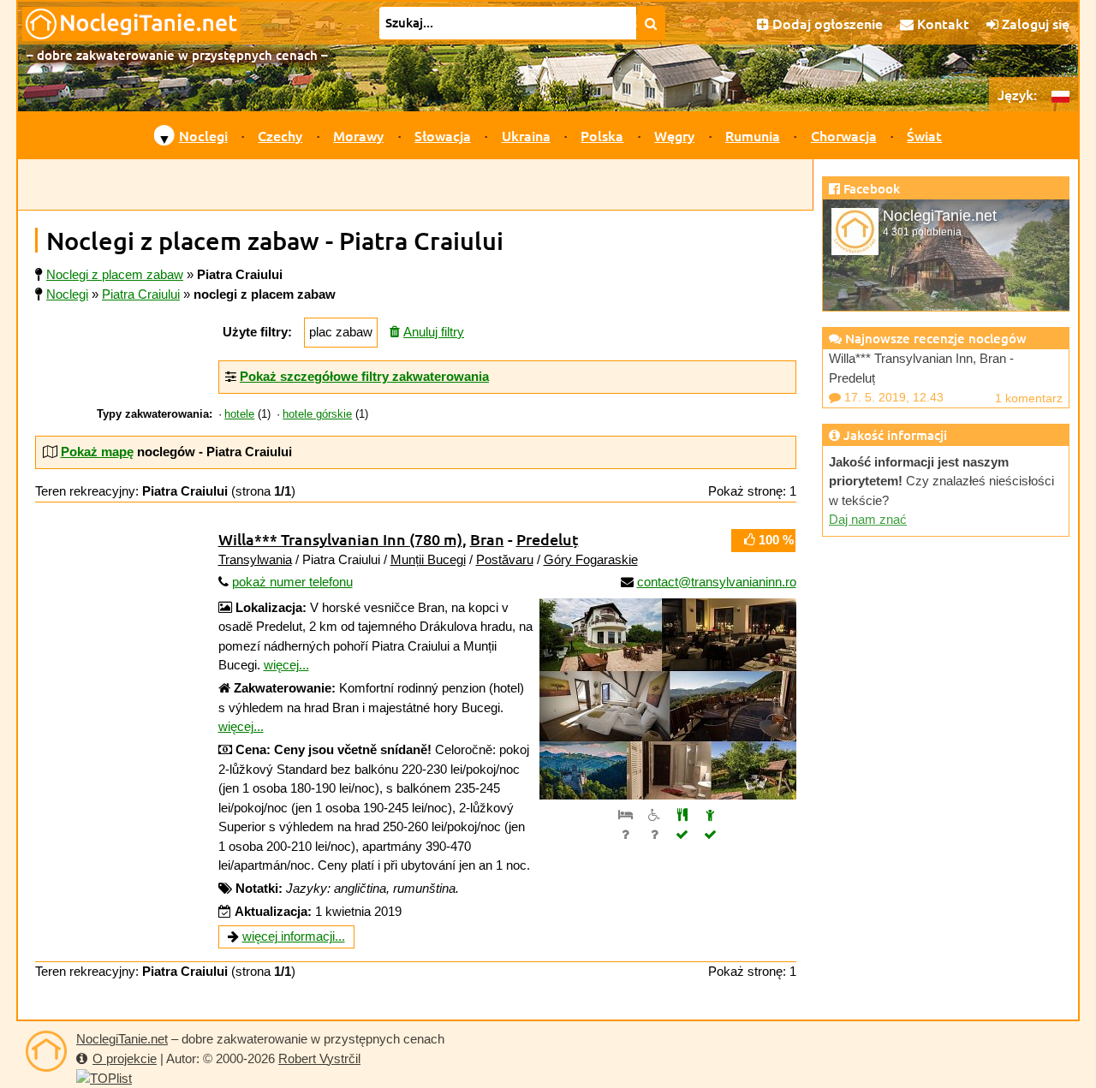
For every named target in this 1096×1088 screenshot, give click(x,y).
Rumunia (752, 135)
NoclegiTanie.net (122, 1039)
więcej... (286, 664)
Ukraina (526, 135)
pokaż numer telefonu (292, 581)
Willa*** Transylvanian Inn (340, 539)
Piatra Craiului (141, 294)
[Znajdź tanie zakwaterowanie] (651, 23)
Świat (924, 135)
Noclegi (203, 135)
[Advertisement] (415, 185)
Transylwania (255, 559)
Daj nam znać (868, 519)
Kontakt (941, 23)
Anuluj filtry (433, 331)
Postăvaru (504, 559)
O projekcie (124, 1058)
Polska (602, 135)
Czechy (280, 135)
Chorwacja (844, 135)
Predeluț (547, 539)
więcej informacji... (293, 936)
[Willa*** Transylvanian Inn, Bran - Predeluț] (667, 699)
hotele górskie (317, 414)
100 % (774, 539)
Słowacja (442, 135)
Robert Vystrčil (319, 1058)
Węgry (674, 135)
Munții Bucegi (428, 559)
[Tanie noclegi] (46, 1051)
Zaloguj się (1033, 23)
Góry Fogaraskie (591, 559)
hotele (239, 414)
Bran (487, 539)
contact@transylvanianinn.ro (716, 581)
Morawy (358, 135)
